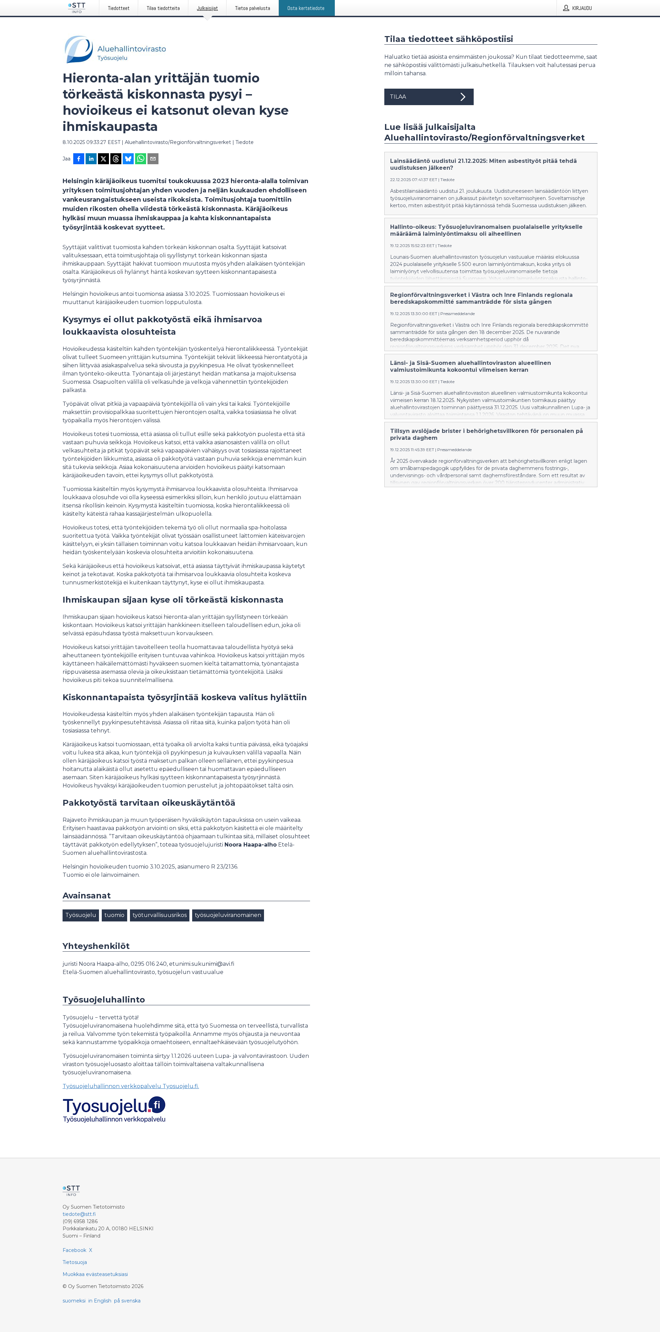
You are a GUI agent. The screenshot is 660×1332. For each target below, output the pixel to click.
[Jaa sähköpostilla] (152, 159)
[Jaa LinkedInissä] (91, 159)
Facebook (74, 1250)
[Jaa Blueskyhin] (128, 159)
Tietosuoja (75, 1262)
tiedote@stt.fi (79, 1214)
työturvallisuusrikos (160, 915)
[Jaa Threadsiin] (115, 159)
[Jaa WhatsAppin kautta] (140, 159)
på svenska (127, 1301)
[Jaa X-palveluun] (103, 159)
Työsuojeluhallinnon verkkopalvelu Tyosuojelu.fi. (131, 1086)
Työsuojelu (80, 915)
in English (99, 1301)
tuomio (114, 915)
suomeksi (74, 1301)
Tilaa (398, 96)
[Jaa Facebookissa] (78, 159)
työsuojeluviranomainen (228, 915)
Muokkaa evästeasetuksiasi (95, 1274)
